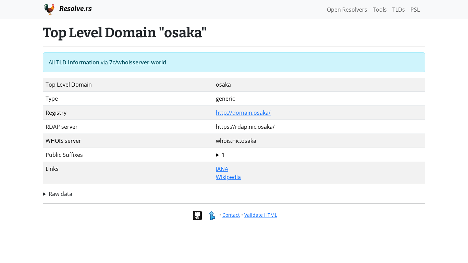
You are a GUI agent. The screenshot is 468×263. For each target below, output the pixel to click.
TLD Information (77, 62)
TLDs (398, 9)
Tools (380, 9)
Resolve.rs (75, 8)
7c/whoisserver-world (137, 62)
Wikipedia (228, 177)
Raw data (60, 194)
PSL (415, 9)
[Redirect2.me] (211, 215)
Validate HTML (260, 215)
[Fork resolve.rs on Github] (197, 215)
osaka (223, 155)
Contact (231, 215)
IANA (222, 169)
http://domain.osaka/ (243, 112)
